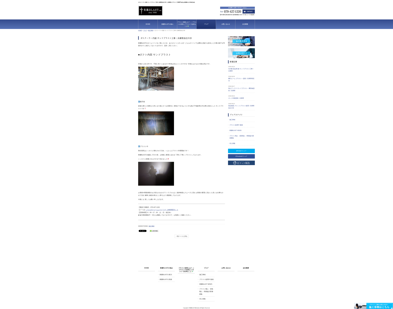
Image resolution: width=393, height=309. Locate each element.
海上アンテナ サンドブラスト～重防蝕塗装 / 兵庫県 (241, 88)
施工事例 (150, 30)
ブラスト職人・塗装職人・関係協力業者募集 (241, 137)
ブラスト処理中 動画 (236, 125)
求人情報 (232, 143)
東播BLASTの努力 (166, 274)
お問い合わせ (226, 268)
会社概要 (246, 268)
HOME (140, 30)
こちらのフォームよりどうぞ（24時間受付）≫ (162, 210)
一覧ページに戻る (181, 236)
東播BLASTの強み (166, 268)
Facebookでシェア (241, 156)
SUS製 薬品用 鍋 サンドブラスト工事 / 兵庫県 (240, 69)
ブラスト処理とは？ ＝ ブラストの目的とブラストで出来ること (186, 269)
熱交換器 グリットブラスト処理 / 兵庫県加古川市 (241, 106)
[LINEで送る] (153, 231)
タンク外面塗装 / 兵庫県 (236, 97)
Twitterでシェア (242, 151)
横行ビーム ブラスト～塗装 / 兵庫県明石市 (241, 79)
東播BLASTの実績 (166, 279)
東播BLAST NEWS (235, 130)
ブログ (145, 30)
